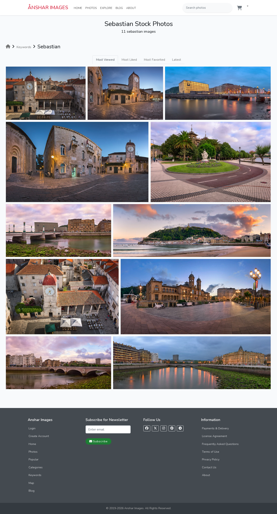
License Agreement (214, 436)
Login (32, 428)
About (132, 8)
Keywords (35, 475)
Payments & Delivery (215, 428)
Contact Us (209, 467)
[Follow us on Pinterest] (172, 428)
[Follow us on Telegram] (180, 428)
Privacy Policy (210, 459)
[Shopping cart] (239, 8)
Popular (34, 459)
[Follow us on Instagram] (163, 428)
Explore (107, 8)
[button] (246, 6)
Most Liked (129, 60)
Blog (120, 8)
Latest (176, 60)
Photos (92, 8)
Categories (36, 467)
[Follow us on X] (155, 428)
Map (31, 483)
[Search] (228, 8)
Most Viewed (105, 60)
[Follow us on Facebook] (146, 428)
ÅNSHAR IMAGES (48, 7)
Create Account (39, 436)
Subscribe (100, 441)
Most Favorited (154, 60)
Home (79, 8)
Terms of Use (210, 452)
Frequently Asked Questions (220, 444)
